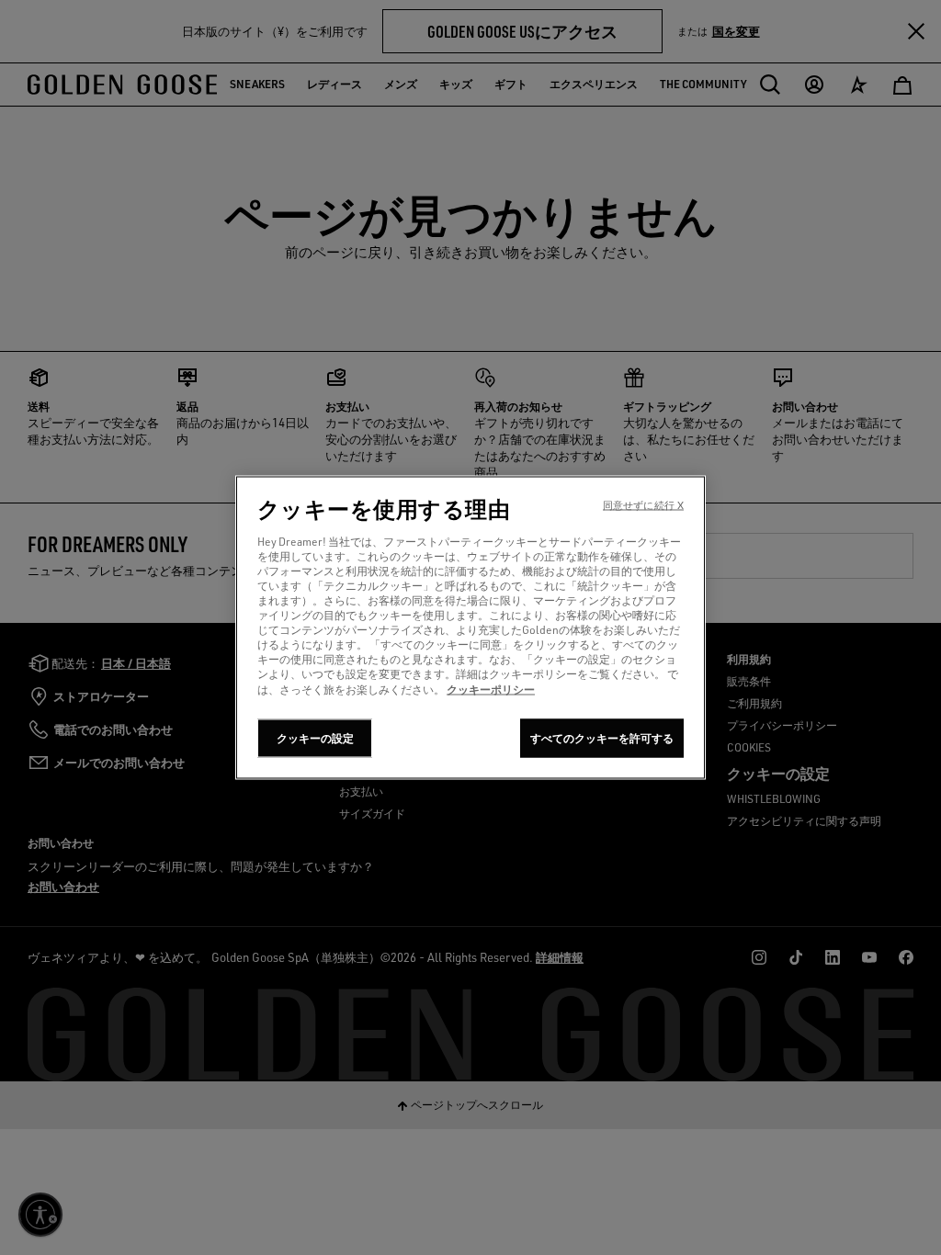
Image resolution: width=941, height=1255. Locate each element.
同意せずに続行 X (643, 505)
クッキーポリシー (491, 689)
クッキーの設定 (315, 738)
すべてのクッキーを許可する (602, 738)
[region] (470, 628)
